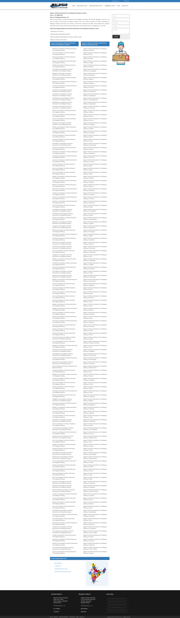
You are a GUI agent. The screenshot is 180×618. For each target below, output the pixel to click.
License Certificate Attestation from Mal (117, 598)
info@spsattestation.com (61, 569)
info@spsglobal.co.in (116, 1)
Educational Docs (82, 5)
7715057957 (57, 566)
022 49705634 (58, 563)
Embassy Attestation (63, 617)
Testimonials (72, 617)
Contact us (125, 5)
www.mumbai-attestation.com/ (62, 571)
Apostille (56, 617)
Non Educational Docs (95, 5)
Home (73, 5)
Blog (118, 5)
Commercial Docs (110, 5)
